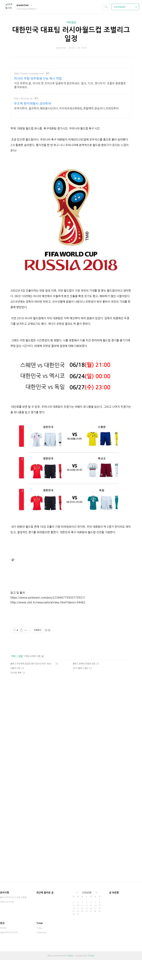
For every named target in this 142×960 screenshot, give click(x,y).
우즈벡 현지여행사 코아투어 (32, 103)
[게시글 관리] (25, 630)
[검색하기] (106, 7)
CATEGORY (120, 7)
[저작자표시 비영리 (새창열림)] (47, 630)
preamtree (23, 5)
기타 (13, 656)
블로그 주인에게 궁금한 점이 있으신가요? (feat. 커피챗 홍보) (32, 664)
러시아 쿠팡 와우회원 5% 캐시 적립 (38, 78)
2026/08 (86, 892)
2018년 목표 (15, 673)
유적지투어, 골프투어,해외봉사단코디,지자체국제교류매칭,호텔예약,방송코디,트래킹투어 (66, 108)
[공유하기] (21, 630)
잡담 (20, 656)
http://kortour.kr (23, 98)
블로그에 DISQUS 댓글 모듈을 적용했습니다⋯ (14, 897)
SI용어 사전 (15, 668)
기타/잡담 (71, 22)
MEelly (3, 928)
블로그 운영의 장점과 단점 (84, 664)
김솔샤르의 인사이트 (9, 932)
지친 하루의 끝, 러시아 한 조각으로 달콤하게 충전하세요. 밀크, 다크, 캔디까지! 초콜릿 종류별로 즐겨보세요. (70, 85)
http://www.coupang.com (29, 73)
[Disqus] (71, 741)
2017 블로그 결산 (80, 668)
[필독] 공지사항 (7, 902)
